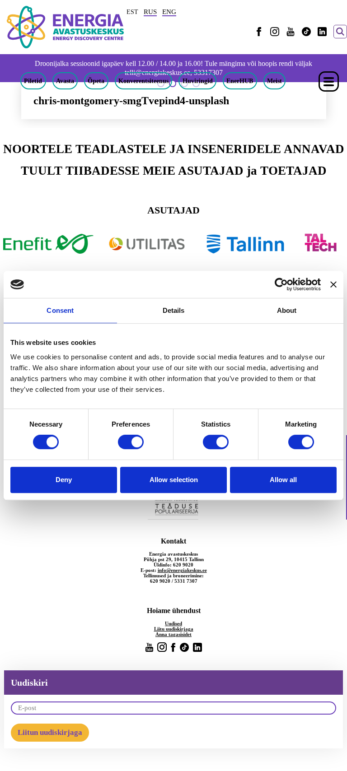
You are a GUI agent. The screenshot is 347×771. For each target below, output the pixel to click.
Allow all (283, 479)
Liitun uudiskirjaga (50, 732)
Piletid (33, 80)
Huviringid (198, 80)
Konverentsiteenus (143, 80)
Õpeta (96, 80)
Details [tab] (174, 310)
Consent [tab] (60, 310)
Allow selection (174, 479)
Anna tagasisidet (173, 634)
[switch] (131, 442)
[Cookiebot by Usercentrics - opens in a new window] (281, 284)
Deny (64, 479)
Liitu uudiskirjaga (173, 629)
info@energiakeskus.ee (182, 570)
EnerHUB (239, 80)
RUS (150, 11)
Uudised (173, 623)
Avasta (65, 80)
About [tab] (287, 310)
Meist (274, 80)
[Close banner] (333, 284)
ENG (169, 11)
